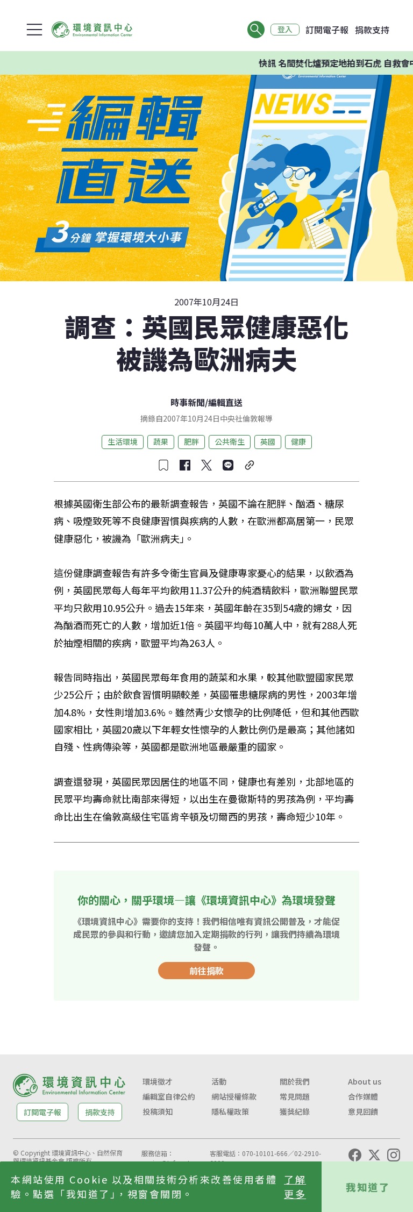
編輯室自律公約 (169, 1096)
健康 (298, 441)
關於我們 (295, 1081)
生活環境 (123, 441)
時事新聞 (187, 402)
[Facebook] (354, 1155)
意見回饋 (363, 1111)
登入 (285, 29)
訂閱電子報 (326, 29)
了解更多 (295, 1186)
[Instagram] (393, 1155)
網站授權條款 (234, 1096)
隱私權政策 (230, 1111)
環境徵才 (158, 1081)
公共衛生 (230, 441)
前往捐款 (206, 970)
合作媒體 (363, 1096)
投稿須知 (158, 1111)
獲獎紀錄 (295, 1111)
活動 (218, 1081)
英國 (267, 441)
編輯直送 (225, 402)
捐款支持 (372, 29)
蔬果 (160, 441)
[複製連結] (249, 465)
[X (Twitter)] (374, 1155)
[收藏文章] (163, 465)
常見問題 (295, 1096)
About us (364, 1081)
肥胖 (191, 441)
